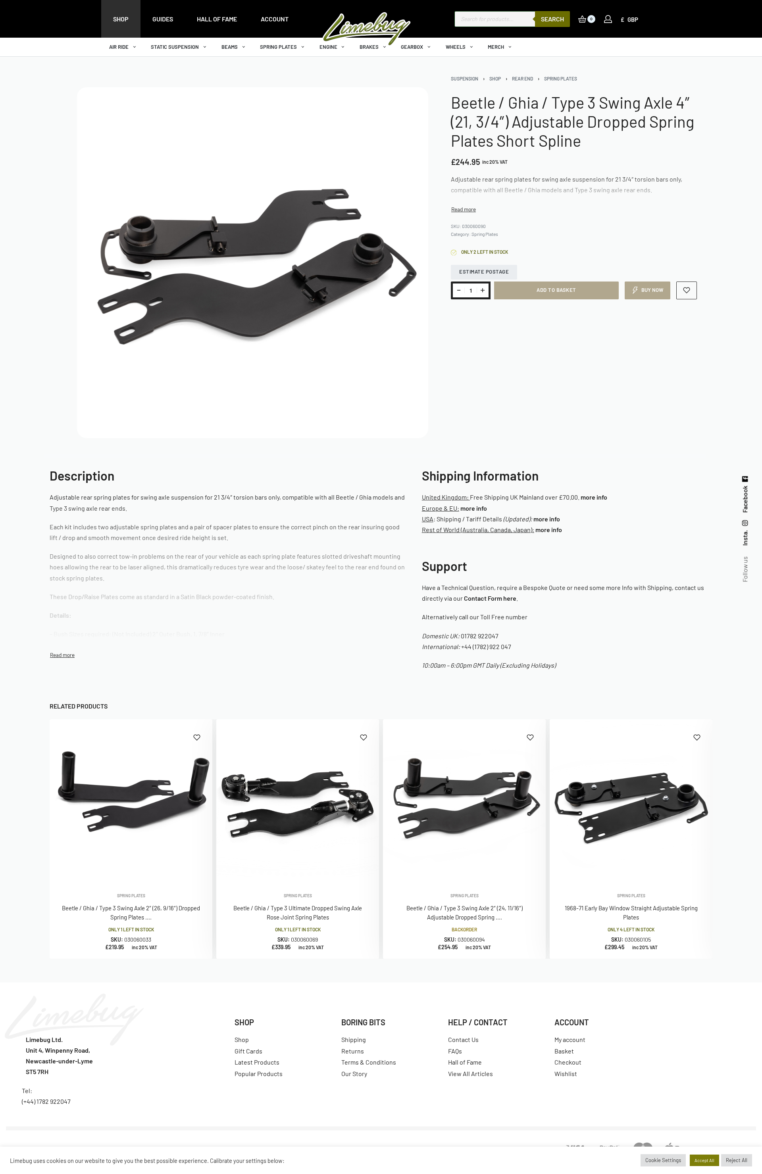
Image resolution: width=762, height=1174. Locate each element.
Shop (495, 78)
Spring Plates (560, 78)
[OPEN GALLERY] (252, 262)
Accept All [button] (704, 1160)
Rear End (522, 78)
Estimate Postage (484, 271)
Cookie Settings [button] (663, 1160)
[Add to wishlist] (686, 290)
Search (552, 19)
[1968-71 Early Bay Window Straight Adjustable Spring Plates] (631, 800)
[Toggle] (463, 209)
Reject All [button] (736, 1160)
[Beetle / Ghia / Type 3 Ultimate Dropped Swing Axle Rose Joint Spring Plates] (297, 800)
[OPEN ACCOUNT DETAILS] (608, 19)
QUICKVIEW (180, 871)
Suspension (464, 78)
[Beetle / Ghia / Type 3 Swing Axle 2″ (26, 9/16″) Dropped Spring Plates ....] (131, 800)
